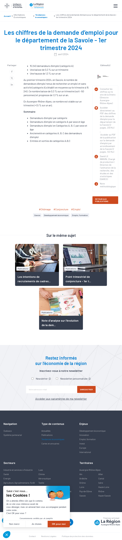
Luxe (40, 470)
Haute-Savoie (104, 495)
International (85, 452)
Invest (82, 443)
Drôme (82, 483)
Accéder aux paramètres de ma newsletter (61, 398)
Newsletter (42, 378)
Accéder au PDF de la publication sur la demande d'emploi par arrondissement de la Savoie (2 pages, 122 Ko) (108, 143)
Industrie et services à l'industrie (18, 470)
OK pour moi (59, 524)
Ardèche (83, 478)
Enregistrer (86, 389)
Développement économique (56, 215)
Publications (47, 435)
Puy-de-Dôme (85, 491)
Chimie (41, 474)
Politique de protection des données (77, 536)
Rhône (101, 491)
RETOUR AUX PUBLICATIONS (101, 200)
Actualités (46, 431)
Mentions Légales (48, 536)
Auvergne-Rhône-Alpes (90, 470)
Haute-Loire (103, 487)
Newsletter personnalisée (74, 378)
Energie (6, 478)
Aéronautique (44, 478)
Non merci (14, 524)
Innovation (84, 435)
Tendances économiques (52, 439)
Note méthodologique (108, 185)
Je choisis (36, 524)
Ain (80, 474)
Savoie (37, 215)
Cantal (101, 478)
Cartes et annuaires (50, 443)
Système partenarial (12, 435)
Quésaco (7, 431)
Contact (32, 536)
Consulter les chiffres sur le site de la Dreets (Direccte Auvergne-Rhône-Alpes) (107, 96)
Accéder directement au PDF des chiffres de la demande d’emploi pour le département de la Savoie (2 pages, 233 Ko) (108, 117)
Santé (6, 474)
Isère (100, 483)
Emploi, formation (80, 215)
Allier (100, 474)
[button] (6, 534)
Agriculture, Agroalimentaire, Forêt (19, 483)
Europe (82, 448)
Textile (41, 483)
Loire (81, 487)
